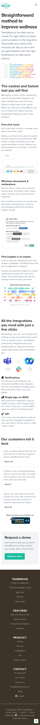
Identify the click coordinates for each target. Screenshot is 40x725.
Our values (20, 677)
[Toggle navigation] (36, 5)
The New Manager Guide (20, 587)
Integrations (20, 650)
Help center (20, 601)
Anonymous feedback (20, 624)
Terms (32, 712)
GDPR (23, 712)
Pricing (20, 641)
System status (20, 660)
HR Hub (20, 597)
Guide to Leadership (20, 583)
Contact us (20, 682)
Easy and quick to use (20, 614)
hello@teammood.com (20, 687)
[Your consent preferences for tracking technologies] (36, 721)
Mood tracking (20, 619)
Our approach (20, 673)
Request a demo (14, 556)
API (20, 655)
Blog (20, 691)
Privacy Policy (11, 712)
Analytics (20, 628)
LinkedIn (21, 696)
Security (20, 646)
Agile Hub (20, 592)
